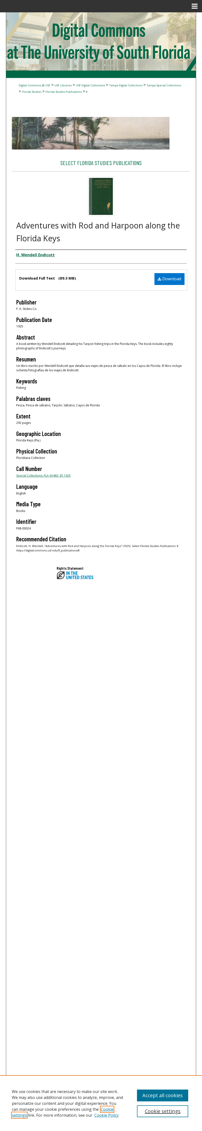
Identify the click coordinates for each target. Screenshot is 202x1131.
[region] (101, 1103)
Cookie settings (163, 1111)
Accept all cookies (162, 1095)
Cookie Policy (106, 1115)
